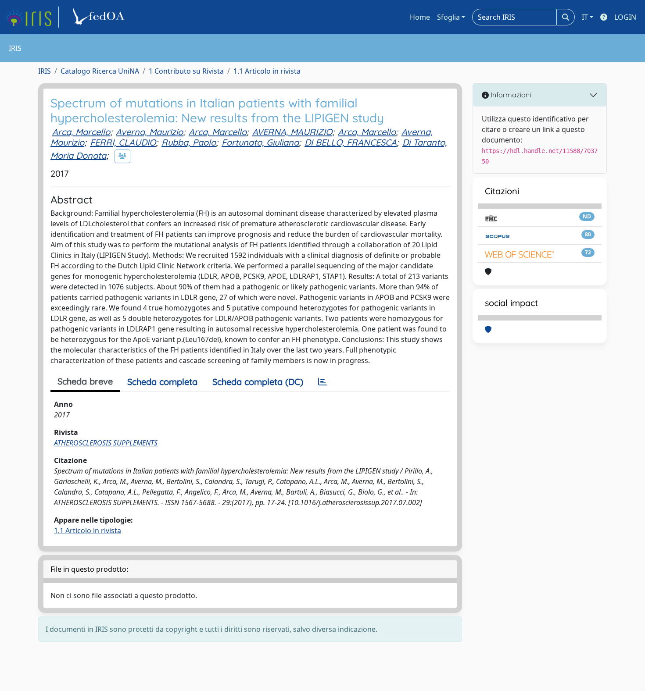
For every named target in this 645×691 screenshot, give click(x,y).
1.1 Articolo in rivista (267, 71)
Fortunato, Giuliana (260, 142)
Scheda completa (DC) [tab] (257, 381)
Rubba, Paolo (188, 142)
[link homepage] (32, 17)
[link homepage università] (100, 17)
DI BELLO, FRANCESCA (351, 142)
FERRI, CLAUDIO (123, 142)
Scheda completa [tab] (162, 381)
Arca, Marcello (81, 131)
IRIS (44, 71)
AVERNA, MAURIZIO (292, 131)
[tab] (322, 382)
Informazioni (510, 94)
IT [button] (585, 17)
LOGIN (625, 17)
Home (420, 17)
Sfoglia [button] (448, 17)
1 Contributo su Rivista (186, 71)
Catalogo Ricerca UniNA (100, 71)
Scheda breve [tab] (85, 381)
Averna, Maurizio (149, 131)
